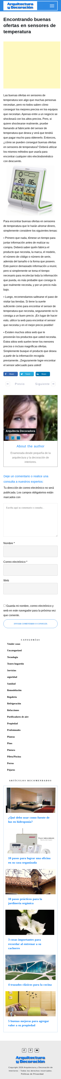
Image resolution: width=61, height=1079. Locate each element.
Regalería (12, 697)
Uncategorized (14, 650)
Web (6, 580)
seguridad (12, 677)
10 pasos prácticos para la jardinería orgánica (30, 888)
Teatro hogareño (15, 664)
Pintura (11, 750)
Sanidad (11, 683)
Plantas (11, 737)
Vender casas (13, 644)
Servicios (11, 670)
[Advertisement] (31, 65)
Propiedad (12, 723)
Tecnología (12, 657)
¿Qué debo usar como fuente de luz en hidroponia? (30, 807)
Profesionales (14, 730)
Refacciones (13, 710)
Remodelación (14, 690)
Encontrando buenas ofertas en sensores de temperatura (29, 25)
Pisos (9, 743)
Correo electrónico (15, 561)
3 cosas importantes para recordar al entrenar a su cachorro (30, 931)
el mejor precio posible (39, 325)
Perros (10, 763)
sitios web (17, 341)
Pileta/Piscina (14, 756)
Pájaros (11, 770)
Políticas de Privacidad (32, 1074)
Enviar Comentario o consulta (30, 624)
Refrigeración (14, 703)
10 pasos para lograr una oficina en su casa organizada (30, 847)
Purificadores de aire (17, 717)
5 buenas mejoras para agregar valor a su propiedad (30, 1010)
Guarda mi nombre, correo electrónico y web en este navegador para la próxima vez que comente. (29, 610)
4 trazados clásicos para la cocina (30, 972)
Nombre (9, 543)
